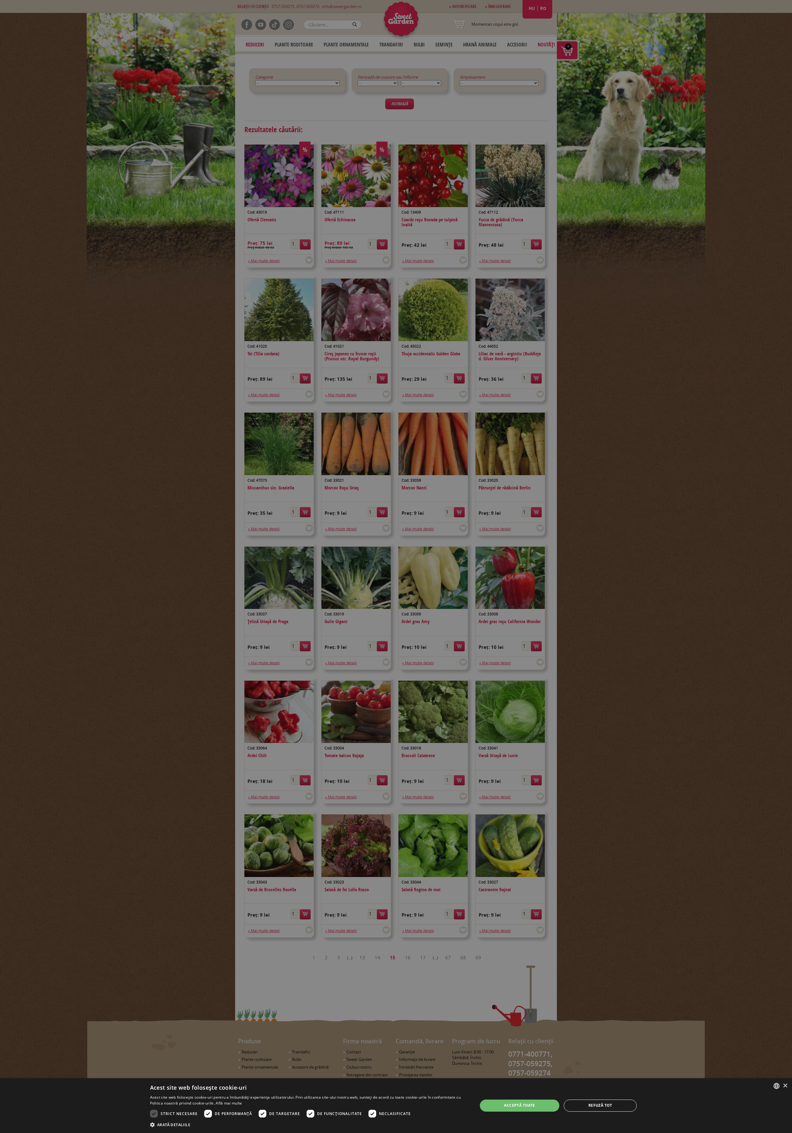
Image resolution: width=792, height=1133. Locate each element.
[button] (309, 1124)
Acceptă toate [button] (519, 1105)
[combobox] (776, 1086)
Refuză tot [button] (600, 1105)
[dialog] (396, 1105)
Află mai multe (229, 1103)
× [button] (785, 1085)
